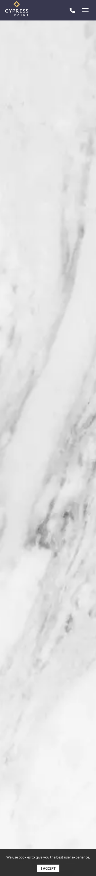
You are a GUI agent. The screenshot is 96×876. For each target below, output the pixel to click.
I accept (48, 868)
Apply (47, 98)
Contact (74, 98)
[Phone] (72, 10)
